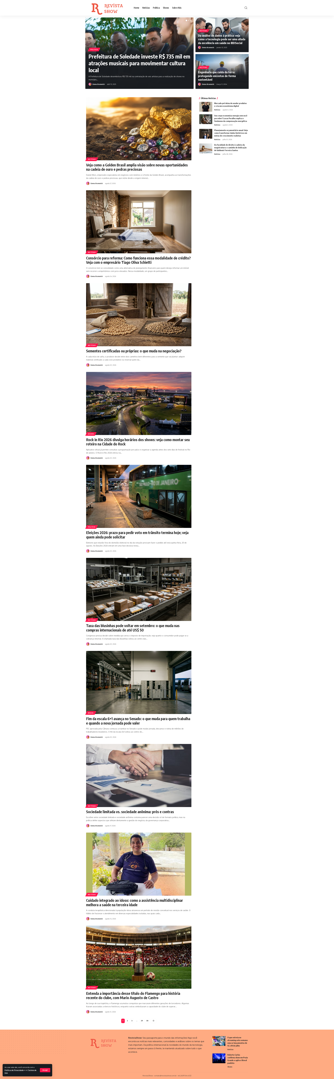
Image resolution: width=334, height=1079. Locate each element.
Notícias (203, 31)
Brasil (91, 713)
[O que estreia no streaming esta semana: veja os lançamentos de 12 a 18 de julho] (218, 1041)
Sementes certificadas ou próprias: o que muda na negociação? (133, 351)
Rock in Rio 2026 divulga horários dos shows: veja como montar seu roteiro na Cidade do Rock (138, 441)
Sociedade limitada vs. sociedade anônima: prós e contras (130, 811)
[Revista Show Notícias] (108, 8)
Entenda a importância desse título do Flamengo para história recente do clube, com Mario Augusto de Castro (133, 995)
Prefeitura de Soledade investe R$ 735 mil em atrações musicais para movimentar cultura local (139, 63)
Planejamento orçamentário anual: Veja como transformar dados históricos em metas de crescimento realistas (231, 133)
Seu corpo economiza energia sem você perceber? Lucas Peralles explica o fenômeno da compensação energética (230, 118)
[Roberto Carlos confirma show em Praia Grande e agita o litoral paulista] (218, 1058)
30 (147, 1021)
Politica (94, 49)
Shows (91, 434)
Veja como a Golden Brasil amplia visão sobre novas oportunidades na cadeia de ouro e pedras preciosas (137, 167)
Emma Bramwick (99, 84)
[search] (246, 8)
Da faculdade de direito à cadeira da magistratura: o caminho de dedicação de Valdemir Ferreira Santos (230, 147)
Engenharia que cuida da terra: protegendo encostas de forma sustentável (217, 75)
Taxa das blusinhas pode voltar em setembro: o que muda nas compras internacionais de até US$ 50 (133, 627)
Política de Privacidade (14, 1070)
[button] (186, 20)
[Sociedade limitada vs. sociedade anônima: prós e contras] (138, 775)
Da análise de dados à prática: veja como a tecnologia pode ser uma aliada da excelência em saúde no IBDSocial (221, 39)
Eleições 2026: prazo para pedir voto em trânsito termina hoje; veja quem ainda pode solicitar (137, 534)
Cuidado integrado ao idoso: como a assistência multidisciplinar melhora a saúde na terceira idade (134, 902)
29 (142, 1021)
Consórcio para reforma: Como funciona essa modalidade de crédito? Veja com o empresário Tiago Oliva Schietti (138, 260)
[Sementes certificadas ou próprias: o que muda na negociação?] (138, 314)
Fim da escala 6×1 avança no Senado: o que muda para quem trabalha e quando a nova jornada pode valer (138, 720)
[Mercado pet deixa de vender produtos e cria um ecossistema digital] (205, 107)
